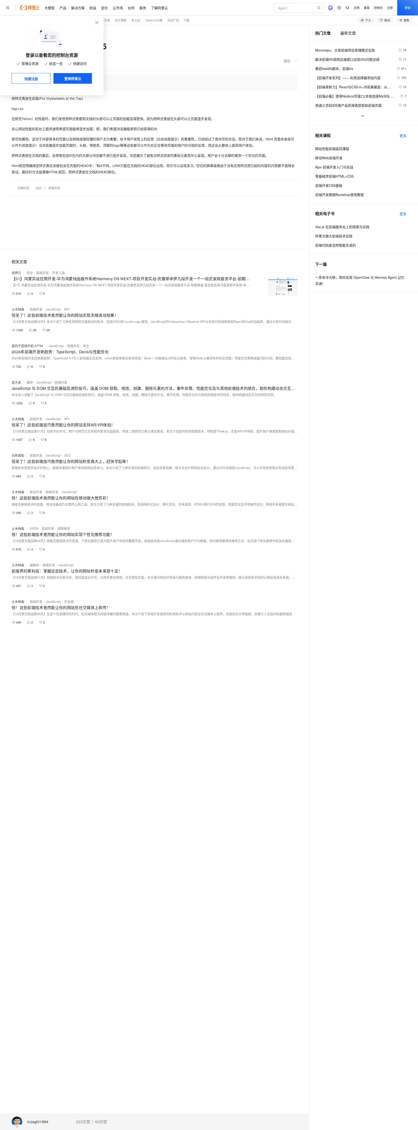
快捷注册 (31, 78)
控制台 (378, 8)
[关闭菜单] (7, 7)
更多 (403, 135)
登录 (408, 8)
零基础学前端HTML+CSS (334, 176)
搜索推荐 (64, 528)
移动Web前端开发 (329, 157)
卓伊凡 (16, 272)
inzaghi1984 (37, 1121)
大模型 (50, 7)
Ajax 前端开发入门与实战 (334, 167)
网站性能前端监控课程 (332, 148)
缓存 (30, 382)
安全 (30, 272)
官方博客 (121, 20)
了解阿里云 (159, 7)
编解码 (34, 565)
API (66, 309)
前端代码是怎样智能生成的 (335, 245)
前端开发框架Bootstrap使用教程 (339, 194)
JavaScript (53, 309)
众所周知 (18, 455)
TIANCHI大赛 (153, 20)
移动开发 (36, 492)
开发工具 (58, 272)
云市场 (118, 7)
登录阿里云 (72, 78)
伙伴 (131, 7)
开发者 (69, 601)
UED (38, 188)
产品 (63, 7)
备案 (367, 8)
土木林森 (18, 309)
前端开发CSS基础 (328, 185)
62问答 (101, 1121)
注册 (390, 8)
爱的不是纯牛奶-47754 (27, 345)
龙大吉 (16, 382)
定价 (104, 7)
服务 (142, 7)
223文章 (83, 1121)
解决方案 (78, 7)
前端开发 (54, 188)
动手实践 (104, 20)
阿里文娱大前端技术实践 (333, 236)
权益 (93, 7)
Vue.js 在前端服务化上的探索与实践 (342, 226)
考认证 (135, 20)
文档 (356, 8)
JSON (34, 528)
